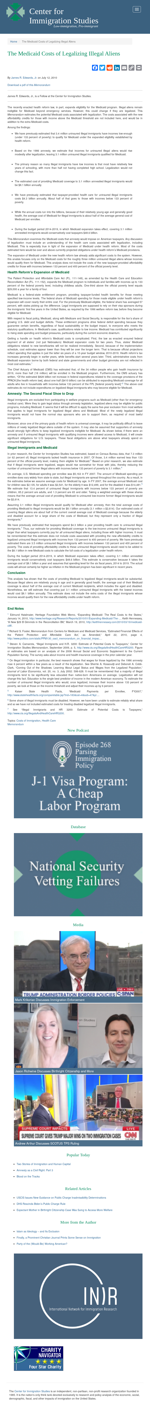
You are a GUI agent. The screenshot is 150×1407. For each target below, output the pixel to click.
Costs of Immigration (28, 720)
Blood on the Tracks (28, 1176)
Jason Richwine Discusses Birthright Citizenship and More (54, 1071)
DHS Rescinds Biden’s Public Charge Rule (41, 1204)
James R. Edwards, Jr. (24, 77)
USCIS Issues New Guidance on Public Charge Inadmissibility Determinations (61, 1197)
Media (78, 924)
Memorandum (16, 724)
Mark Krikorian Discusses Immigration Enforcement (50, 999)
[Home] (15, 11)
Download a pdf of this (29, 85)
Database (78, 826)
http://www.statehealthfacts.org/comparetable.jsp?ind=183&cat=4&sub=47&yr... (53, 695)
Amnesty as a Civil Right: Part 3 (35, 1170)
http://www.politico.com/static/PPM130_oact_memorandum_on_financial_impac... (54, 638)
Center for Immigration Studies (63, 16)
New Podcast (78, 730)
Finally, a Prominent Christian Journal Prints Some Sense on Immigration (59, 1237)
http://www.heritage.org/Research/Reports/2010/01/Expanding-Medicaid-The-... (75, 618)
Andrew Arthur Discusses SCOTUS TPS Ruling (47, 1143)
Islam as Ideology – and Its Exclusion (38, 1231)
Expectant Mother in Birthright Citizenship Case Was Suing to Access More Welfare (64, 1210)
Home (13, 41)
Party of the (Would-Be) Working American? (42, 1243)
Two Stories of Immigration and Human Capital (44, 1164)
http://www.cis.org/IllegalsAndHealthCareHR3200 (105, 647)
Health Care (49, 720)
